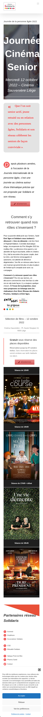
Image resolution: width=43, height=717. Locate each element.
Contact (28, 714)
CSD (9, 646)
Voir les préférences (21, 709)
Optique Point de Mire (14, 656)
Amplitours (11, 635)
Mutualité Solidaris (13, 649)
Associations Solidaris (15, 639)
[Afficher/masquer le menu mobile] (38, 3)
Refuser (21, 702)
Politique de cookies (17, 714)
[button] (39, 670)
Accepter (21, 696)
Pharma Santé (12, 660)
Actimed (10, 631)
